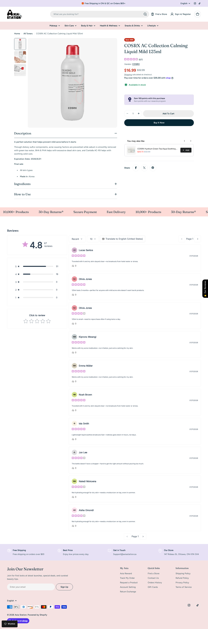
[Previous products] (184, 141)
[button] (37, 266)
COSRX (136, 64)
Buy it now (159, 122)
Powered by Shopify (37, 615)
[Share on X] (144, 167)
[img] (131, 59)
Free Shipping (19, 550)
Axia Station (21, 615)
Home (17, 33)
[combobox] (99, 14)
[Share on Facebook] (135, 167)
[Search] (145, 14)
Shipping (128, 74)
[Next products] (191, 141)
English (184, 3)
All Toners (28, 33)
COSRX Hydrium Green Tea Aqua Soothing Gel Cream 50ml (158, 149)
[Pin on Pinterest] (152, 167)
